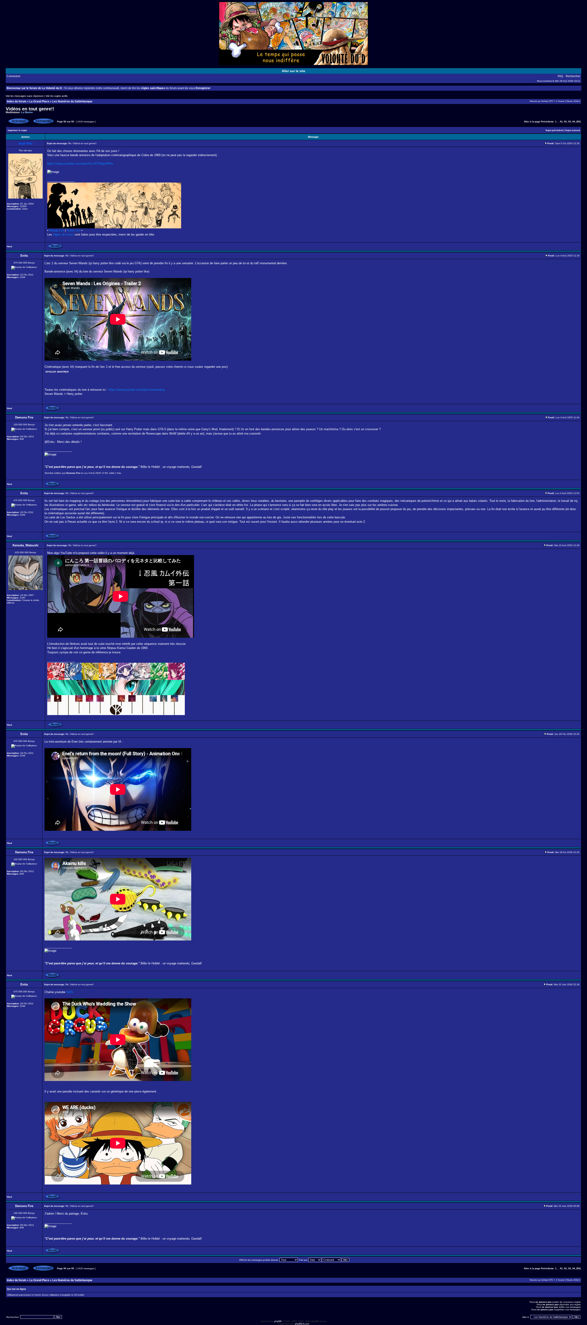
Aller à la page (532, 121)
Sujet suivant (572, 130)
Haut (9, 246)
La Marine (27, 112)
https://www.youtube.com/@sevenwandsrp (136, 389)
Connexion (13, 76)
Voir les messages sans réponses (25, 96)
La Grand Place (39, 101)
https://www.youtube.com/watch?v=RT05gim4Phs (80, 163)
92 (565, 121)
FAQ (560, 76)
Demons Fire (73, 473)
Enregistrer (203, 88)
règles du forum (63, 234)
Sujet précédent (554, 130)
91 (561, 121)
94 (573, 121)
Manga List (56, 230)
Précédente (547, 121)
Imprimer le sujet (17, 130)
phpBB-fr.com (302, 1323)
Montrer (63, 372)
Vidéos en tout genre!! (30, 108)
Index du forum (16, 101)
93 (569, 121)
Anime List (73, 230)
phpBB (278, 1321)
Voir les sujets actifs (57, 96)
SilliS (69, 992)
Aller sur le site (293, 71)
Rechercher (573, 76)
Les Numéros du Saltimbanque (72, 101)
